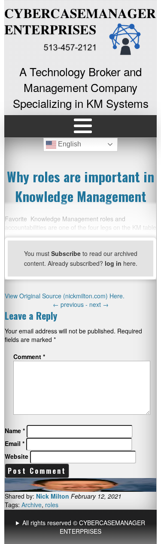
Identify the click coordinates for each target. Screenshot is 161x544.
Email (14, 443)
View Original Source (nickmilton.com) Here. (65, 295)
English (68, 144)
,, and (81, 526)
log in (113, 263)
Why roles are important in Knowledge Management (80, 186)
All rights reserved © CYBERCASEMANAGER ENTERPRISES (83, 526)
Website (16, 456)
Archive (31, 504)
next (99, 304)
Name (15, 430)
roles (51, 504)
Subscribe (66, 253)
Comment (29, 356)
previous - (71, 304)
